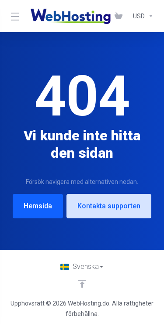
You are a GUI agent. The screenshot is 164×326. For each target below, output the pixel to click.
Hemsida (38, 206)
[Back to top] (82, 283)
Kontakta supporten (108, 206)
